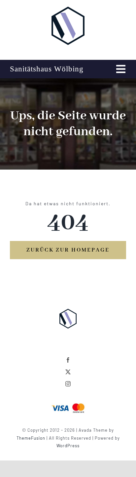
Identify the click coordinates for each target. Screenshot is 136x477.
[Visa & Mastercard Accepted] (68, 403)
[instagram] (68, 383)
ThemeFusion (31, 438)
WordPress (68, 445)
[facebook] (68, 360)
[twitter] (68, 372)
